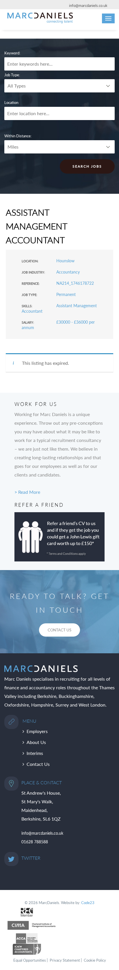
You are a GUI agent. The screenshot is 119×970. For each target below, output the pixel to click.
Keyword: (12, 53)
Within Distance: (17, 136)
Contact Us (38, 764)
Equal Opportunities (29, 960)
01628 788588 (34, 841)
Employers (37, 731)
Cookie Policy (95, 960)
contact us (59, 630)
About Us (36, 742)
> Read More (27, 492)
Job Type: (12, 75)
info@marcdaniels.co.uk (88, 5)
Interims (35, 753)
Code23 (87, 902)
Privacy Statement (65, 960)
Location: (11, 102)
